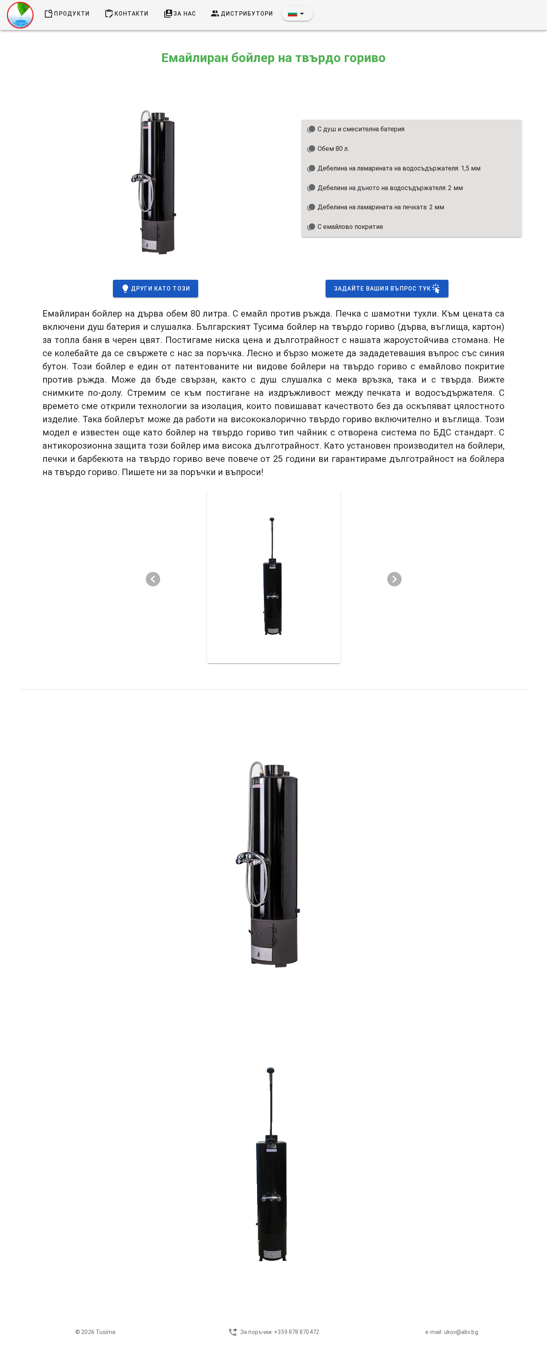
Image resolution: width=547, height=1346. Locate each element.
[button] (298, 13)
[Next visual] (394, 579)
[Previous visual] (153, 579)
